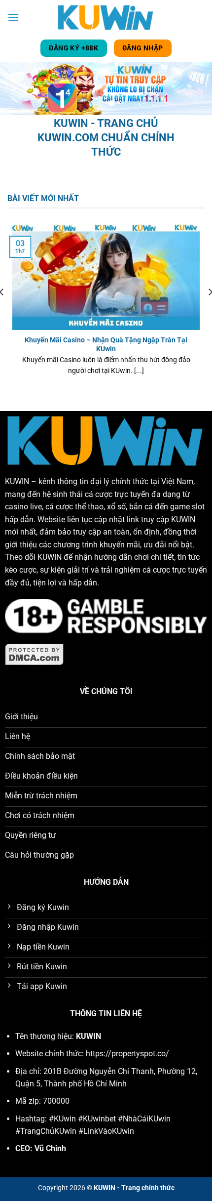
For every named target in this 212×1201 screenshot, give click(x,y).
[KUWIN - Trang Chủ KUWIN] (106, 17)
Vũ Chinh (50, 1148)
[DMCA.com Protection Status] (34, 654)
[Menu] (13, 17)
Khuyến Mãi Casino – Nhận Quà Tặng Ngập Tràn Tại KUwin (106, 344)
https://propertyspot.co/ (127, 1053)
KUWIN (17, 481)
